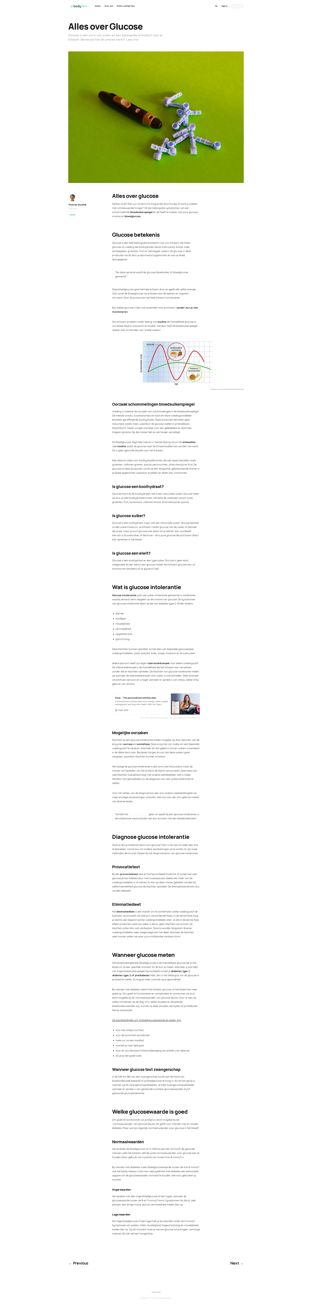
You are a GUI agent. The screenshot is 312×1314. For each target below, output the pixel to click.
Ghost (168, 1298)
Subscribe (237, 6)
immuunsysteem (138, 814)
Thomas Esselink (77, 204)
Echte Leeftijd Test (126, 6)
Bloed (72, 214)
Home (98, 6)
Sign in (224, 6)
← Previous (78, 1263)
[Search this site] (216, 6)
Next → (237, 1263)
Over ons (108, 6)
